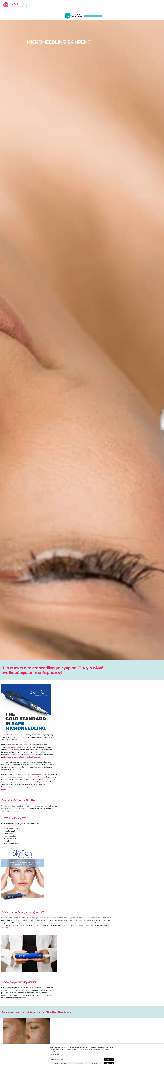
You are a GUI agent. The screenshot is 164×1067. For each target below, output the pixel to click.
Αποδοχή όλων (109, 1059)
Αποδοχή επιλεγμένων (57, 1059)
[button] (93, 16)
